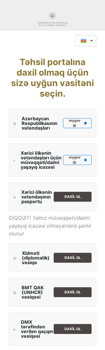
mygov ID (74, 123)
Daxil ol (72, 196)
